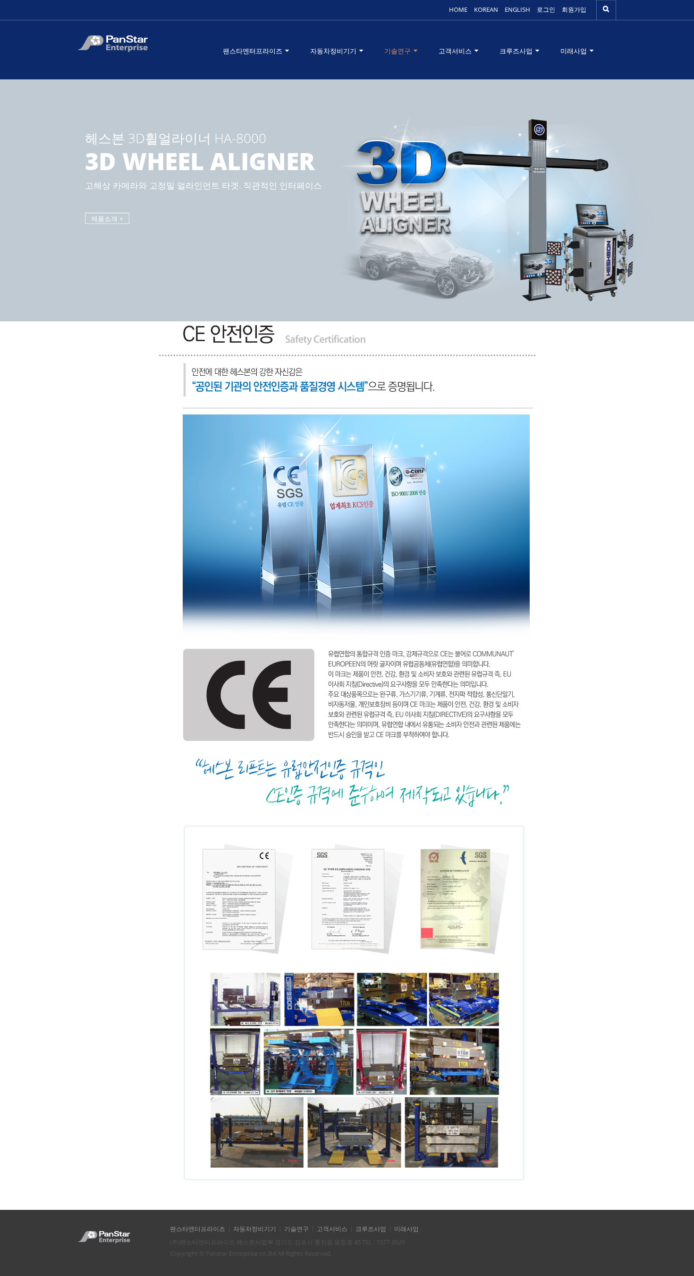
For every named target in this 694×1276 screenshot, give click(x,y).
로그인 (546, 10)
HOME (458, 10)
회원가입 (574, 10)
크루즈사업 (516, 50)
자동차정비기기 (334, 50)
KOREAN (486, 10)
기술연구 (398, 50)
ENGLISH (517, 10)
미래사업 (574, 50)
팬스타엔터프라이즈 (253, 50)
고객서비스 (456, 50)
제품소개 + (107, 218)
